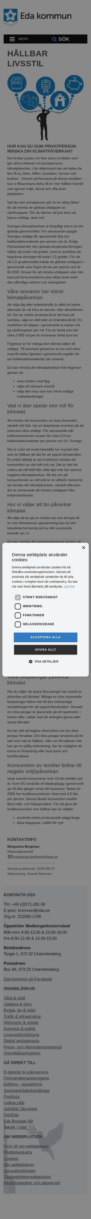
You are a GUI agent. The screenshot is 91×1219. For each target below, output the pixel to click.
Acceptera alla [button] (45, 637)
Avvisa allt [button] (45, 649)
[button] (46, 661)
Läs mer (69, 586)
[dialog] (45, 609)
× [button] (83, 548)
